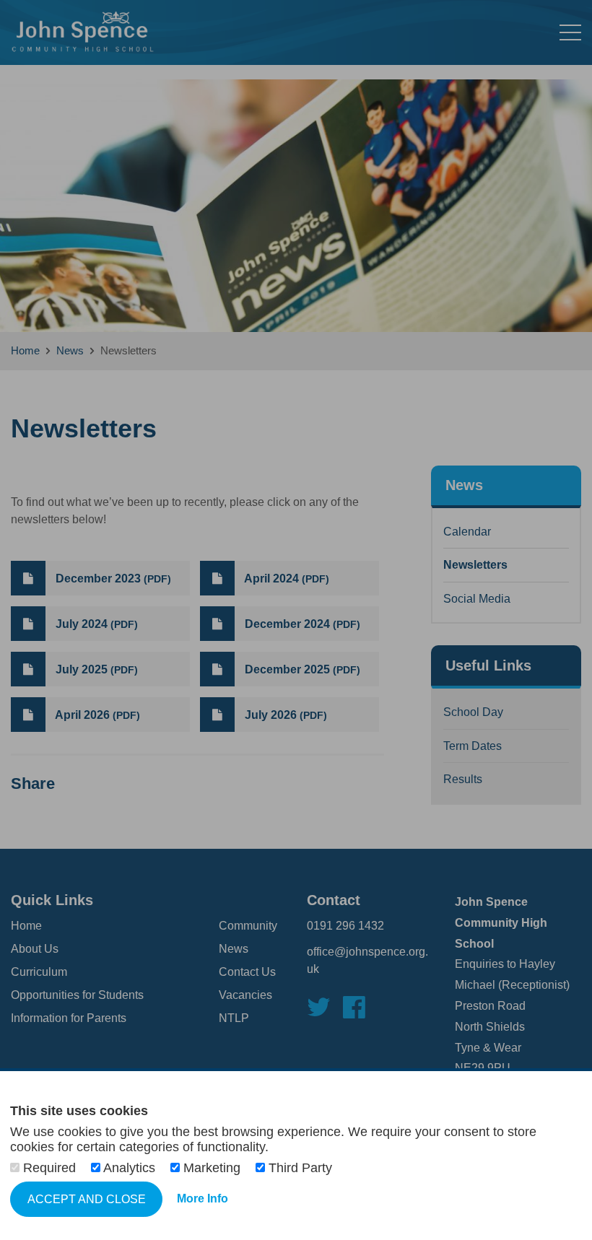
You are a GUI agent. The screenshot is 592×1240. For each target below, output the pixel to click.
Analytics (129, 1168)
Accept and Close (86, 1199)
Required (49, 1168)
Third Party (298, 1168)
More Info (202, 1198)
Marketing (212, 1168)
